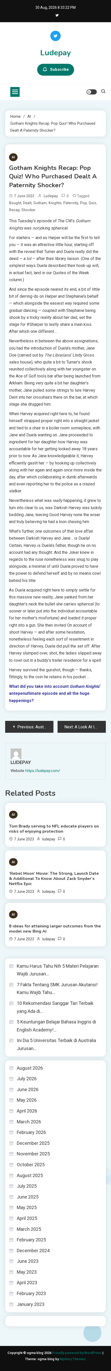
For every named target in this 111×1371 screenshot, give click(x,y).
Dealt (27, 203)
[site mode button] (91, 91)
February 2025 (31, 1239)
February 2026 (31, 1132)
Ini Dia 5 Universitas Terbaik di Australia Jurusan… (56, 1044)
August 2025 (30, 1175)
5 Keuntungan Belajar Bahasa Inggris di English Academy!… (56, 1026)
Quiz (92, 203)
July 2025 (27, 1186)
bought (15, 203)
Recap (14, 210)
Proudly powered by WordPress (77, 1353)
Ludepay (55, 53)
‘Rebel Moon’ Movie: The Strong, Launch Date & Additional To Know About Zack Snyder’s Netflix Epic (54, 878)
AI (13, 157)
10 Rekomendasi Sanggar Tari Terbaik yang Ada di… (55, 1007)
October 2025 (31, 1164)
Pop (83, 203)
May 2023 (27, 1272)
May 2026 (27, 1100)
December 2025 (33, 1143)
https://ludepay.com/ (42, 770)
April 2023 (27, 1282)
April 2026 (27, 1111)
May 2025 (27, 1207)
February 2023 (31, 1293)
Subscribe (59, 69)
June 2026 (27, 1089)
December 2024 (33, 1250)
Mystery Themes (72, 1359)
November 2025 (33, 1153)
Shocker (28, 210)
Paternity (70, 203)
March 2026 (29, 1121)
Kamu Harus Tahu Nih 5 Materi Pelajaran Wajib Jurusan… (58, 970)
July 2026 (27, 1078)
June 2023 (27, 1261)
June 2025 (27, 1197)
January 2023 (30, 1304)
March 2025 (29, 1229)
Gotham (40, 203)
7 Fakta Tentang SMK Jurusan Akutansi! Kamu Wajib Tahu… (57, 988)
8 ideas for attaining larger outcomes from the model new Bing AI (55, 929)
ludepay (51, 196)
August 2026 (30, 1068)
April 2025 (27, 1218)
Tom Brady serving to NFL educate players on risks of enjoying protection (54, 829)
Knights (55, 203)
